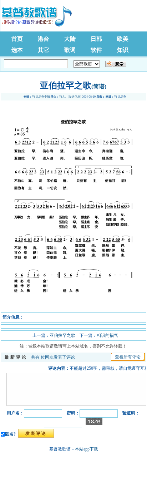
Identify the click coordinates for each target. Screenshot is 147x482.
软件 (96, 50)
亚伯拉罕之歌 (62, 335)
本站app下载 (86, 449)
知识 (122, 50)
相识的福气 (107, 335)
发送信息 (74, 96)
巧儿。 (63, 96)
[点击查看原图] (73, 309)
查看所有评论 (128, 356)
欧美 (122, 39)
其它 (43, 50)
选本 (17, 50)
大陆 (70, 39)
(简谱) (98, 86)
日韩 (96, 39)
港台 (43, 39)
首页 (17, 39)
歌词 (70, 50)
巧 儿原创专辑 (41, 96)
